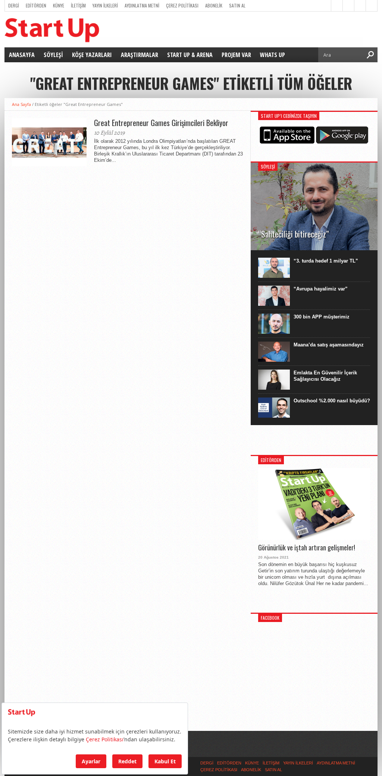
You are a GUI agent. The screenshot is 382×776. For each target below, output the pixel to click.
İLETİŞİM (78, 5)
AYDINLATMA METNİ (142, 5)
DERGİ (13, 5)
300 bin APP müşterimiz (322, 317)
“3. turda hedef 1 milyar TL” (326, 261)
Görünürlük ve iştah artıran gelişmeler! (306, 548)
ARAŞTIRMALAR (139, 55)
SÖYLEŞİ (53, 55)
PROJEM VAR (236, 55)
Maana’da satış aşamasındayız (329, 345)
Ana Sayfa (21, 104)
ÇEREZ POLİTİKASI (182, 5)
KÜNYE (58, 5)
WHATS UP (272, 55)
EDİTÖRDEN (36, 5)
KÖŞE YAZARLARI (92, 55)
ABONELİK (213, 5)
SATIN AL (237, 5)
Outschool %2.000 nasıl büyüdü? (332, 400)
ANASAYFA (22, 55)
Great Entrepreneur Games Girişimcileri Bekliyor (161, 122)
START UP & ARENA (190, 55)
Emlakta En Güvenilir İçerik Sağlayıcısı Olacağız (325, 376)
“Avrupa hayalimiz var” (321, 289)
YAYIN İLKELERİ (105, 5)
